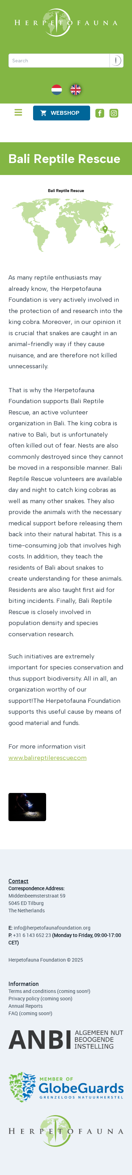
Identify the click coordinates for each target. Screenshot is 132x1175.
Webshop (65, 113)
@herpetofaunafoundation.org (56, 927)
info (18, 927)
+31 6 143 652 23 (32, 935)
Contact (18, 881)
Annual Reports (25, 1005)
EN (73, 89)
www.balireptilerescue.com (47, 758)
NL (54, 89)
